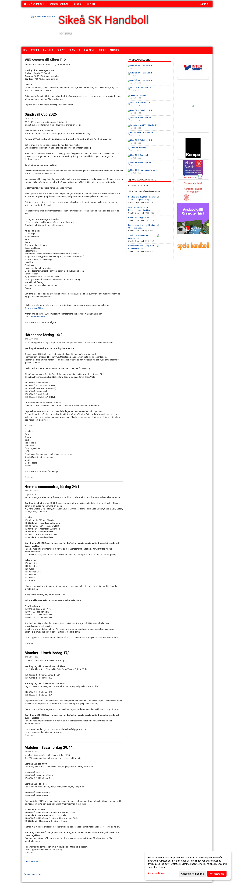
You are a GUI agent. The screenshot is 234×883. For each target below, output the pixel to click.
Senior (77, 4)
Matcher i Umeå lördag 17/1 (48, 653)
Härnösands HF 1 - (142, 133)
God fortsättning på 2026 (138, 218)
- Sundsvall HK (140, 88)
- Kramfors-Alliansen (143, 170)
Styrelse (92, 4)
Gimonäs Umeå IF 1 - (143, 125)
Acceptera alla (217, 874)
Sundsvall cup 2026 (34, 308)
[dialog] (188, 865)
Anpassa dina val (156, 873)
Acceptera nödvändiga (192, 874)
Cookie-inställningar (33, 874)
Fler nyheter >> (31, 861)
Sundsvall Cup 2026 (41, 114)
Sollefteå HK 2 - (141, 65)
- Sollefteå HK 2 (141, 103)
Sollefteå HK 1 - (141, 73)
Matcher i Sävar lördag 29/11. (49, 747)
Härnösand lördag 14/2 (43, 335)
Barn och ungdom (59, 4)
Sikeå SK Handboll (35, 4)
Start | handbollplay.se (35, 316)
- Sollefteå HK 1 (141, 110)
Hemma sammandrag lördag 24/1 (52, 487)
